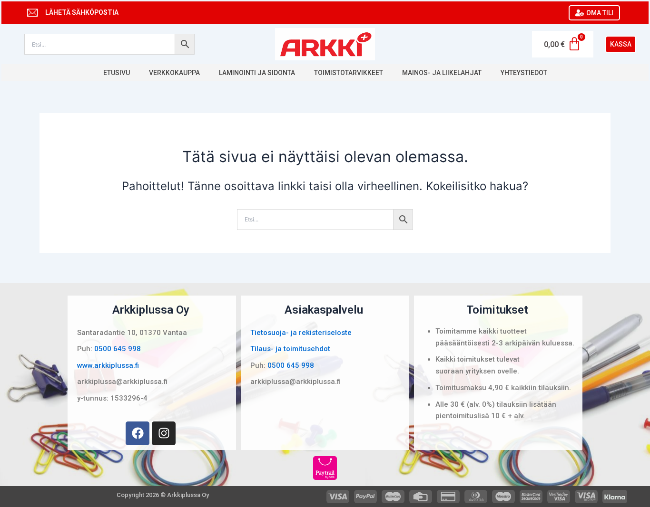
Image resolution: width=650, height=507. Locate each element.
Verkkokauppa (174, 73)
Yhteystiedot (524, 73)
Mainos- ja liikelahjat (442, 73)
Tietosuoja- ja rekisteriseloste (301, 332)
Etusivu (116, 73)
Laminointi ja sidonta (257, 73)
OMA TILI (599, 13)
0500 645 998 (117, 348)
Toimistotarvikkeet (348, 73)
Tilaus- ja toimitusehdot (290, 348)
